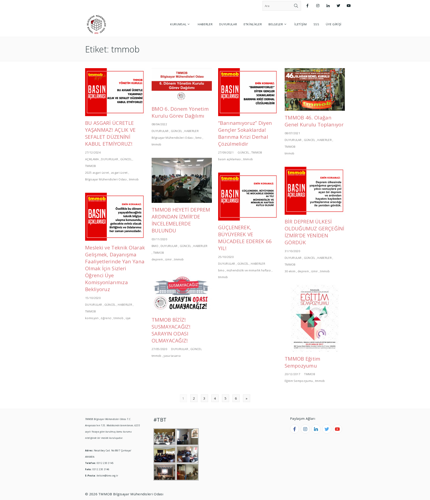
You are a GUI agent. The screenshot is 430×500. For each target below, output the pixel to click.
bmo (199, 138)
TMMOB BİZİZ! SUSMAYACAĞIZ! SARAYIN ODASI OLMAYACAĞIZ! (171, 330)
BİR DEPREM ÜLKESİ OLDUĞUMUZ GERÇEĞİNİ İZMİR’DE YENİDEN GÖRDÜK (314, 232)
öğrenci (106, 318)
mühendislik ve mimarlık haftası (249, 270)
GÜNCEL (126, 159)
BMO (155, 246)
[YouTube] (349, 6)
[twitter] (326, 428)
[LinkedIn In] (328, 6)
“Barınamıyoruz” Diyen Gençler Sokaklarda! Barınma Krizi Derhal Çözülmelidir (245, 133)
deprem (157, 259)
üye (128, 318)
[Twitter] (338, 6)
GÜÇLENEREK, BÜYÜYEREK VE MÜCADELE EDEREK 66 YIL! (245, 238)
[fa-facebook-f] (294, 428)
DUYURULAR (109, 159)
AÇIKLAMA (92, 159)
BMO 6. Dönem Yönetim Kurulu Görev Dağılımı (180, 112)
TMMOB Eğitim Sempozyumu (302, 362)
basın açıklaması (229, 159)
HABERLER (191, 131)
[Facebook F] (307, 6)
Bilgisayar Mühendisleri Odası (106, 179)
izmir (168, 259)
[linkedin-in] (316, 428)
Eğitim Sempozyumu (299, 381)
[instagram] (305, 428)
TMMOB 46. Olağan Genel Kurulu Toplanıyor (314, 121)
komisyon (92, 318)
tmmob (134, 179)
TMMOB (90, 166)
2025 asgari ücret (97, 173)
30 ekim (290, 271)
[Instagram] (318, 6)
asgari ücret (119, 173)
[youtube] (337, 428)
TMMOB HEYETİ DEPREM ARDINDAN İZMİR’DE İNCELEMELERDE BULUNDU (181, 220)
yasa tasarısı (172, 356)
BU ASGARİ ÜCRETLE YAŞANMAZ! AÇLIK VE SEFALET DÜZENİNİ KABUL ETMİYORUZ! (110, 133)
